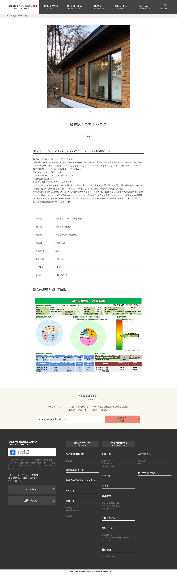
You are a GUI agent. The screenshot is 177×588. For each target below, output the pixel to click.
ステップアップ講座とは (111, 506)
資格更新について (108, 509)
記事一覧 (70, 501)
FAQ (140, 464)
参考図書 (69, 461)
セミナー (69, 513)
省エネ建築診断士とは (110, 503)
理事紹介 (141, 461)
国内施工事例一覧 (75, 470)
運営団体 (121, 8)
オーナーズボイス (72, 511)
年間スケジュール (111, 518)
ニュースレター (31, 489)
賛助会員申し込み (108, 556)
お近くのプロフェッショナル (80, 480)
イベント (70, 490)
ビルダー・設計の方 (74, 8)
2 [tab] (90, 111)
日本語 (163, 5)
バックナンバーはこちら (98, 410)
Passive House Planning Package (115, 538)
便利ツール (107, 528)
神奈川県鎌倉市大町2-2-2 (27, 478)
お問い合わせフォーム (144, 8)
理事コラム (70, 508)
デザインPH (106, 540)
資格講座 (69, 516)
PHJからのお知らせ (97, 8)
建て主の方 (50, 8)
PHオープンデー (108, 466)
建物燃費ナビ (107, 535)
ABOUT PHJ (145, 454)
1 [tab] (86, 111)
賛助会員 (106, 549)
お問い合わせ (31, 500)
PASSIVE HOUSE (75, 454)
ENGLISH (164, 9)
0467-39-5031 (16, 481)
